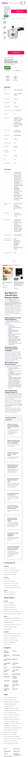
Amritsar (6, 699)
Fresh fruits (6, 640)
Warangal (16, 743)
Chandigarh (16, 702)
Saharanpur (10, 736)
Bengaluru (6, 702)
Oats (5, 572)
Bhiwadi (11, 702)
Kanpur (10, 719)
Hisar (10, 715)
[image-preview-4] (4, 38)
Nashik (18, 728)
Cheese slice (12, 638)
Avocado (6, 603)
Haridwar (6, 715)
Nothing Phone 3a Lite (9, 583)
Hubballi (17, 715)
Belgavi (14, 699)
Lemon (15, 609)
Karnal (5, 721)
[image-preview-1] (4, 22)
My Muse (10, 618)
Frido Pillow (11, 592)
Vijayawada (10, 743)
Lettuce (19, 613)
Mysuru (10, 728)
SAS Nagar (16, 736)
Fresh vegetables (13, 640)
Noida (5, 730)
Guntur (5, 712)
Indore (11, 717)
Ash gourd (6, 607)
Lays (11, 620)
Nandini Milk (6, 622)
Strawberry (11, 603)
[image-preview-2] (4, 27)
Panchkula (14, 730)
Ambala (15, 697)
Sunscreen (12, 568)
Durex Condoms (12, 627)
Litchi (16, 583)
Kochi (9, 721)
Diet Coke (6, 587)
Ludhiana (17, 723)
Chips (15, 633)
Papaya (5, 613)
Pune (11, 734)
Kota (17, 721)
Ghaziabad (11, 710)
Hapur (15, 712)
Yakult (5, 618)
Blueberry (17, 611)
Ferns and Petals (7, 629)
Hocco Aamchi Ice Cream (15, 587)
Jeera (9, 613)
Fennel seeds (11, 611)
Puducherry (6, 734)
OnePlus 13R (7, 579)
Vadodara (6, 741)
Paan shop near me (15, 635)
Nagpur (14, 728)
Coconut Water (14, 585)
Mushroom (13, 613)
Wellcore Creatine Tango (9, 581)
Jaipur (15, 717)
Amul (11, 622)
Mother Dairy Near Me (9, 624)
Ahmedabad (9, 697)
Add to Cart (19, 11)
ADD (10, 275)
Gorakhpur (17, 710)
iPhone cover (7, 585)
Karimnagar (16, 719)
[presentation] (22, 47)
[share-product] (21, 61)
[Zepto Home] (5, 3)
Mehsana (15, 725)
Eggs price (6, 638)
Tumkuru (13, 738)
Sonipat (5, 738)
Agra (5, 697)
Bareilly (10, 699)
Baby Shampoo (7, 574)
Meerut (10, 725)
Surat (9, 738)
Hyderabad (6, 717)
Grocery (6, 633)
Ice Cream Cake (7, 570)
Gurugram (10, 712)
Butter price (12, 642)
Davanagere (6, 708)
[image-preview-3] (4, 32)
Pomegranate (7, 605)
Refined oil (6, 642)
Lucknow (12, 723)
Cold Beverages (15, 570)
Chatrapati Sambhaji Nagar (10, 704)
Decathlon (12, 594)
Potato (11, 609)
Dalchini (5, 611)
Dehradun (12, 708)
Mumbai (6, 728)
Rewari (5, 736)
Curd (19, 633)
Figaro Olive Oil (15, 620)
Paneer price (7, 644)
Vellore (5, 743)
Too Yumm (6, 620)
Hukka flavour (7, 635)
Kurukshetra (6, 723)
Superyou (6, 627)
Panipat (5, 732)
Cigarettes (10, 633)
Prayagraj (14, 732)
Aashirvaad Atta (16, 618)
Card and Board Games (12, 572)
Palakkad (9, 730)
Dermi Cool (6, 594)
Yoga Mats (13, 574)
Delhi (17, 708)
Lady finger (6, 609)
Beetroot (13, 605)
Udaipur (18, 738)
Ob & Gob (6, 592)
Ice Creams (6, 568)
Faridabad (6, 710)
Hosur (13, 715)
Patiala (9, 732)
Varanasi (15, 741)
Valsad (10, 741)
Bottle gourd (12, 607)
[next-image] (22, 48)
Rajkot (14, 734)
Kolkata (13, 721)
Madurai (6, 725)
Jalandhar (6, 719)
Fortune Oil (17, 624)
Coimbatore (11, 706)
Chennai (6, 706)
